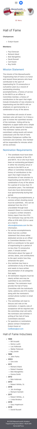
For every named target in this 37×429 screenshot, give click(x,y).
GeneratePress (18, 426)
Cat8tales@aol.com (15, 329)
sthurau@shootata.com (17, 225)
